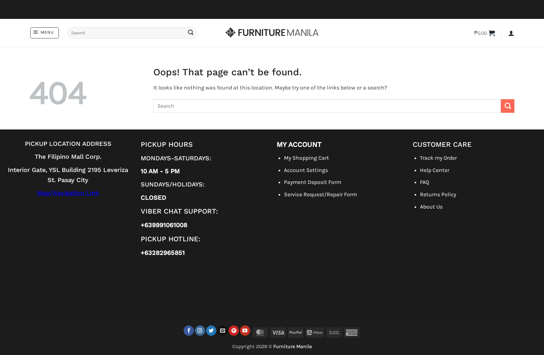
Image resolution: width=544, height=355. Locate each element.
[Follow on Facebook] (189, 330)
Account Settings (306, 170)
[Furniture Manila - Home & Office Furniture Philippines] (272, 33)
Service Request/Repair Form (320, 194)
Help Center (434, 170)
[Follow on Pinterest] (234, 330)
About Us (431, 206)
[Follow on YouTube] (245, 330)
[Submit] (190, 33)
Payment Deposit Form (312, 182)
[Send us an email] (223, 330)
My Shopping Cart (306, 158)
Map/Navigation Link (68, 193)
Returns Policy (438, 194)
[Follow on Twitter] (211, 330)
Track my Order (438, 158)
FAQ (424, 182)
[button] (44, 32)
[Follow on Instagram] (200, 330)
